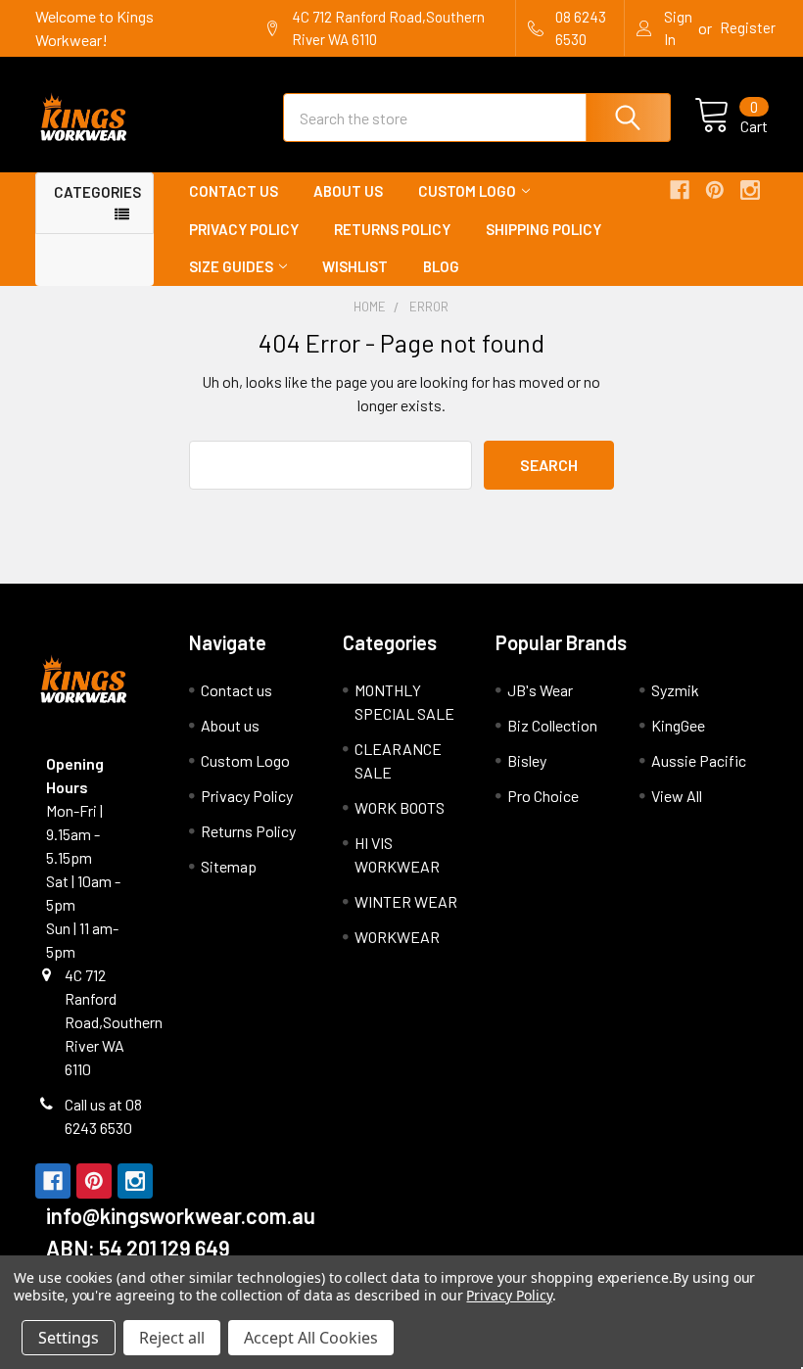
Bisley (526, 760)
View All (676, 795)
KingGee (678, 725)
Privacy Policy (244, 229)
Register (748, 27)
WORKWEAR (397, 936)
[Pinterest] (714, 190)
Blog (441, 266)
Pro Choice (543, 795)
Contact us (233, 191)
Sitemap (229, 866)
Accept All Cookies (311, 1337)
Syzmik (675, 690)
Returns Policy (392, 229)
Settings (68, 1337)
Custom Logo (467, 191)
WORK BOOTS (399, 807)
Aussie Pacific (698, 760)
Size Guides (231, 266)
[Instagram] (750, 190)
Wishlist (355, 266)
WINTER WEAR (405, 901)
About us (348, 191)
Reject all (172, 1337)
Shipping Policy (543, 229)
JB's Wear (540, 690)
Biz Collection (552, 725)
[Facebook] (679, 190)
